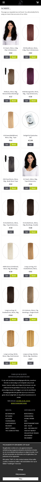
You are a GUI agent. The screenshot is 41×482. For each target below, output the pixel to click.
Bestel (14, 57)
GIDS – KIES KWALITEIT (30, 428)
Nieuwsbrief (28, 438)
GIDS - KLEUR (28, 426)
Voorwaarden (10, 421)
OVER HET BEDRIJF (30, 431)
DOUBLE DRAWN (29, 418)
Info (6, 57)
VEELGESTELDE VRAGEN (31, 433)
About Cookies (10, 428)
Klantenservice (10, 423)
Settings (20, 470)
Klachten (8, 418)
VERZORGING (28, 435)
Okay (20, 479)
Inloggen (8, 426)
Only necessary (20, 474)
